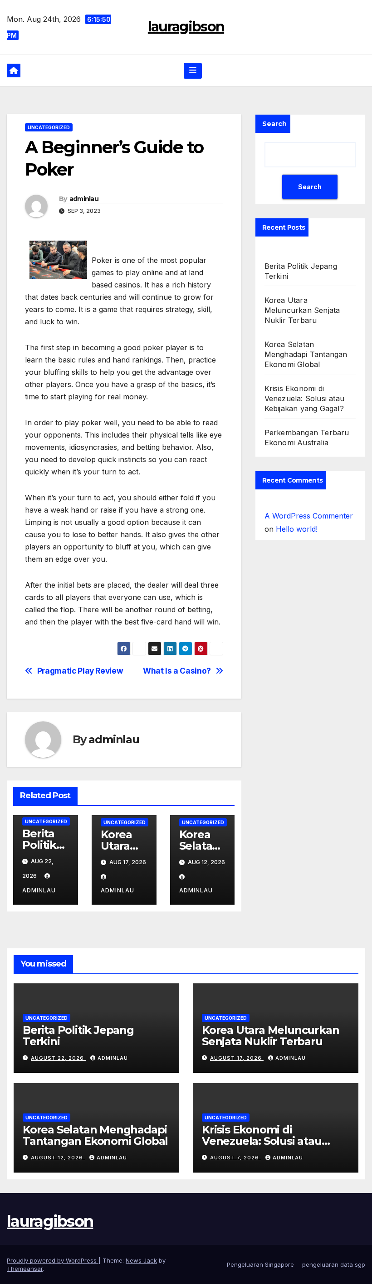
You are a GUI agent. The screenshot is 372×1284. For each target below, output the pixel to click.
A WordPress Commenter (308, 515)
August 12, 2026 (58, 1157)
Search (274, 124)
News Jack (141, 1260)
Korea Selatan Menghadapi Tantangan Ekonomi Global (306, 354)
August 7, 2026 (235, 1157)
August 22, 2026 (58, 1058)
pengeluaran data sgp (333, 1264)
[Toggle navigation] (193, 70)
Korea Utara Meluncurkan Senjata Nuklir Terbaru (302, 310)
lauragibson (186, 26)
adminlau (83, 199)
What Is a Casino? (177, 670)
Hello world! (297, 529)
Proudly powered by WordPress (52, 1260)
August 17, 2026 (237, 1058)
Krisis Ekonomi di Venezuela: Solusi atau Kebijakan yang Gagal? (304, 398)
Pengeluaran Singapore (260, 1264)
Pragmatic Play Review (80, 670)
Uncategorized (49, 127)
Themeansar (25, 1268)
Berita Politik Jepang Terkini (78, 1035)
